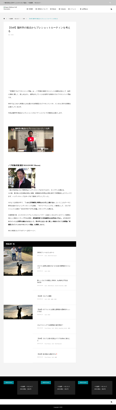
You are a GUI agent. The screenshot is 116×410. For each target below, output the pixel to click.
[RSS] (111, 9)
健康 (66, 285)
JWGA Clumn (8, 382)
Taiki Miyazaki (58, 343)
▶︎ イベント (72, 9)
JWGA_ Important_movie (61, 328)
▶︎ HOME (30, 9)
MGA (12, 34)
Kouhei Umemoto (59, 285)
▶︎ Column (62, 9)
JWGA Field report (52, 255)
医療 (55, 299)
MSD (49, 271)
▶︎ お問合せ (85, 9)
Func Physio (48, 328)
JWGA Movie (51, 285)
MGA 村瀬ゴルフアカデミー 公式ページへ (21, 230)
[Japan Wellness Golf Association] (13, 9)
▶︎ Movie (53, 9)
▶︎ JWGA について (42, 9)
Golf (9, 34)
